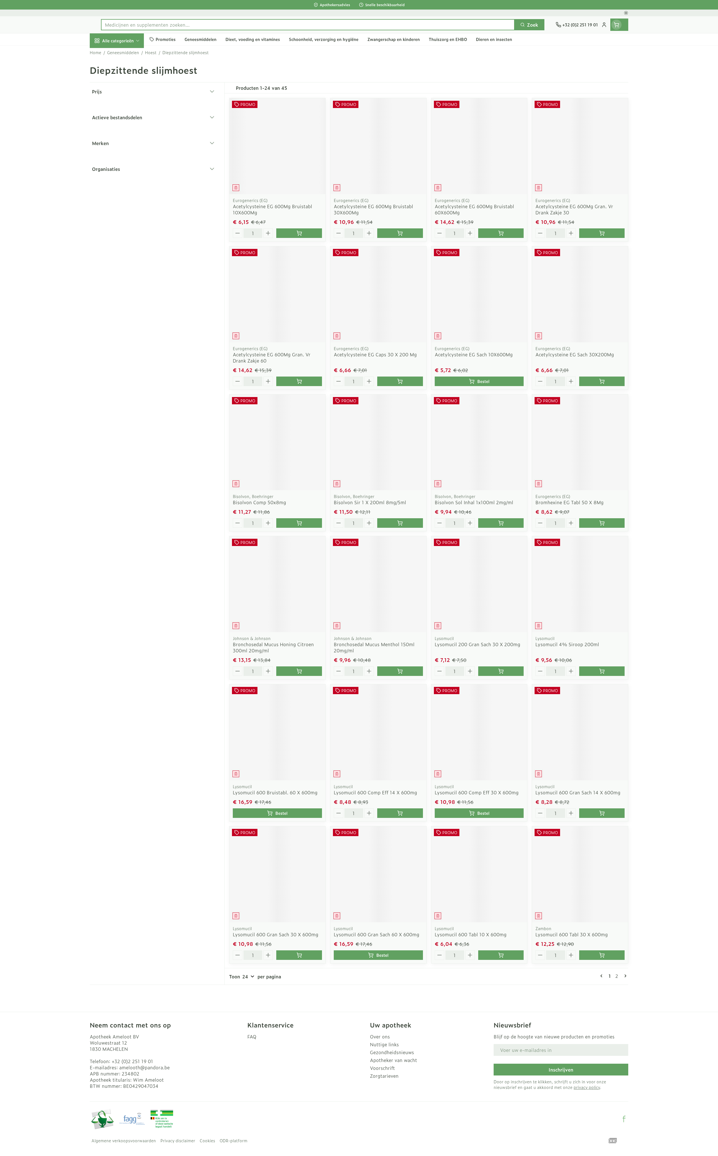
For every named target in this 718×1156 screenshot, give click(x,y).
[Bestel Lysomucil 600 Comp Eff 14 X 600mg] (400, 813)
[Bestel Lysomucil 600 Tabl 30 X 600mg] (602, 955)
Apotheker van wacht (393, 1060)
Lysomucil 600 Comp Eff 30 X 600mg (477, 792)
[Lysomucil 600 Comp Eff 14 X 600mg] (378, 732)
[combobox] (308, 24)
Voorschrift (382, 1068)
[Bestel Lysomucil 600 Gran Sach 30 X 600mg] (299, 955)
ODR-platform (233, 1140)
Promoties (105, 53)
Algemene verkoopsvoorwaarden (123, 1140)
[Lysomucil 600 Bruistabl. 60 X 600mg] (277, 732)
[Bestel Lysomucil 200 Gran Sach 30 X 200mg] (501, 671)
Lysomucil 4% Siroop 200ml (567, 644)
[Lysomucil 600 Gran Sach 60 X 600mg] (378, 874)
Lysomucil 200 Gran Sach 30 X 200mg (477, 644)
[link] (602, 976)
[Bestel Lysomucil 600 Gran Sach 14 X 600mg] (602, 813)
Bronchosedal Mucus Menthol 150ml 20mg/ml (374, 647)
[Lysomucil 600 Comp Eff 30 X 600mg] (479, 732)
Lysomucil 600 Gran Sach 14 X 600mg (577, 792)
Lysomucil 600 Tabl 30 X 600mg (571, 934)
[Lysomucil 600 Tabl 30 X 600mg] (580, 874)
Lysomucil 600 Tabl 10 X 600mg (471, 934)
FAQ (251, 1036)
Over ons (380, 1036)
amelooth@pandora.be (144, 1067)
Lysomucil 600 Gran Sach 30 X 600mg (275, 934)
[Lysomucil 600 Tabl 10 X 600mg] (479, 874)
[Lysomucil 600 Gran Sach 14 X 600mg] (580, 732)
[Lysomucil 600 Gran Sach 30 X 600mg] (277, 874)
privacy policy (587, 1087)
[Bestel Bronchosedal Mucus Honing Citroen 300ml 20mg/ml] (299, 671)
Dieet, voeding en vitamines (125, 97)
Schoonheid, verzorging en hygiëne (125, 74)
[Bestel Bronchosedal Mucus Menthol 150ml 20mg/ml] (400, 671)
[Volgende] (624, 976)
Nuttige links (384, 1044)
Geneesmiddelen (125, 197)
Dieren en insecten (125, 181)
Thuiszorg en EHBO (125, 166)
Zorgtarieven (384, 1076)
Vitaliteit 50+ (125, 134)
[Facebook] (624, 1119)
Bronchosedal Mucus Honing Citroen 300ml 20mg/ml (273, 647)
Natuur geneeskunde (125, 150)
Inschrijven (561, 1069)
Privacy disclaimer (177, 1140)
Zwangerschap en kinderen (125, 117)
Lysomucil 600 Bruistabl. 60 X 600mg (275, 792)
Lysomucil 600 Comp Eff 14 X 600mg (375, 792)
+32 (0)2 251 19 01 (132, 1061)
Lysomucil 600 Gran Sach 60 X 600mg (376, 934)
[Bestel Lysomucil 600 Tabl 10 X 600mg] (501, 955)
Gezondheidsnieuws (392, 1052)
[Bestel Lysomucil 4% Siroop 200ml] (602, 671)
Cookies (207, 1140)
